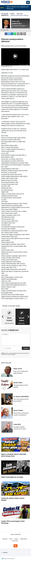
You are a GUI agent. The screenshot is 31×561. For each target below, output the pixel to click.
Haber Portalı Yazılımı (9, 558)
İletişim (16, 539)
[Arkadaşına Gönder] (18, 33)
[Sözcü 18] (6, 2)
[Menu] (28, 2)
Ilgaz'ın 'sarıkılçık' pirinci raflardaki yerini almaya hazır (18, 7)
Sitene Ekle (15, 540)
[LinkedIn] (12, 33)
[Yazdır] (21, 33)
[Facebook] (6, 33)
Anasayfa (4, 539)
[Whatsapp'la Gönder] (15, 33)
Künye (11, 539)
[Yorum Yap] (24, 33)
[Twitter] (9, 33)
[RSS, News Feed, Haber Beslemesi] (15, 545)
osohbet (5, 552)
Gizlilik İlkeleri (23, 539)
